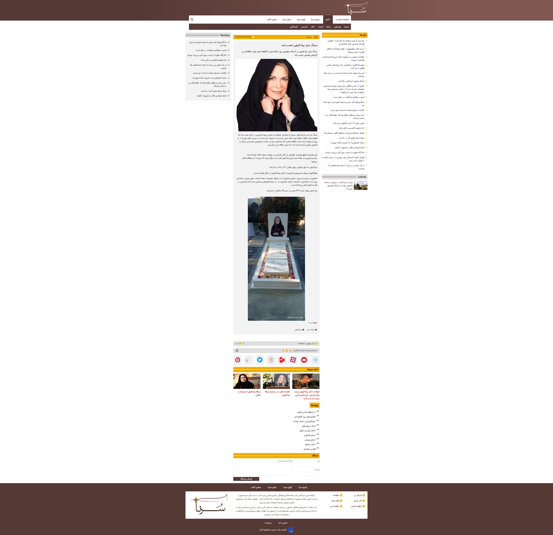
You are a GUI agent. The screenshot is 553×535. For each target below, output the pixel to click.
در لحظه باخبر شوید (306, 412)
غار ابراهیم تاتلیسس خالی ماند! (351, 128)
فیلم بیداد (335, 500)
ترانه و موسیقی (309, 426)
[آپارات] (293, 360)
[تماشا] (282, 360)
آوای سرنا (301, 19)
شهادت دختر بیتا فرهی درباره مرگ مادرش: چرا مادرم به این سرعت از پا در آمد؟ (307, 395)
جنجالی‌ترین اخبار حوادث (304, 421)
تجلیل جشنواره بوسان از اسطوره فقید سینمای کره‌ (344, 133)
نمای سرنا (287, 19)
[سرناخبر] (355, 7)
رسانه (328, 26)
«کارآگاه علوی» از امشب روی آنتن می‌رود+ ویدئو (345, 152)
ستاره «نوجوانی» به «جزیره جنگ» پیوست (347, 142)
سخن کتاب (272, 19)
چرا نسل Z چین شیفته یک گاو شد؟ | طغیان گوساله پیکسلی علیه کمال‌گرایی (346, 42)
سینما (347, 26)
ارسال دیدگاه (246, 479)
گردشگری (294, 26)
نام (319, 461)
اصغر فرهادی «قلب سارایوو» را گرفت (349, 147)
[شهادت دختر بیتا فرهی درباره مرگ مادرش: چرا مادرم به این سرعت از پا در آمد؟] (306, 381)
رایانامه (317, 469)
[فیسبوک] (283, 350)
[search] (192, 19)
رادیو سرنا (315, 19)
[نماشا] (237, 360)
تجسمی (304, 26)
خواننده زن (334, 506)
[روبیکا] (249, 360)
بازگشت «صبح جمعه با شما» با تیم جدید (347, 110)
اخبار (328, 19)
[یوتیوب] (304, 360)
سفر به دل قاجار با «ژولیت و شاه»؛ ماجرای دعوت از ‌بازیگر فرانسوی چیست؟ (338, 185)
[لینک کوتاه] (243, 343)
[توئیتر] (286, 351)
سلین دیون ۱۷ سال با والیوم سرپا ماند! (348, 123)
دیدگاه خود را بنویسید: (285, 461)
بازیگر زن (358, 495)
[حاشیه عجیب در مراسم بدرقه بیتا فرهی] (276, 381)
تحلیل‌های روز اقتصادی (305, 416)
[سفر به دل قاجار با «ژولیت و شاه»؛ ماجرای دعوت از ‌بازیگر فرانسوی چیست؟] (361, 185)
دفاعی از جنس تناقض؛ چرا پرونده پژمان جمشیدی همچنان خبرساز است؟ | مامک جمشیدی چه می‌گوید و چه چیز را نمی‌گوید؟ (344, 89)
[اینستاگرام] (271, 360)
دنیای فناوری (310, 435)
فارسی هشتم (310, 449)
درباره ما (268, 522)
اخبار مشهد (310, 444)
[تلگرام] (289, 350)
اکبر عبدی (358, 500)
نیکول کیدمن (356, 506)
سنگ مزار (310, 329)
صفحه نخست (342, 19)
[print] (237, 343)
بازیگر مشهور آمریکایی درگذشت (351, 81)
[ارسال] (240, 343)
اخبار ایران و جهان (307, 430)
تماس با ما (283, 522)
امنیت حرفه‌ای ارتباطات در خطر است (349, 97)
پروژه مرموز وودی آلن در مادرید (351, 137)
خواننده (336, 495)
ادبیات (320, 26)
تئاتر (313, 26)
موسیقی (337, 26)
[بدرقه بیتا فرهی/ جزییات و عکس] (247, 381)
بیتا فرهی (298, 329)
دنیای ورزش (310, 440)
